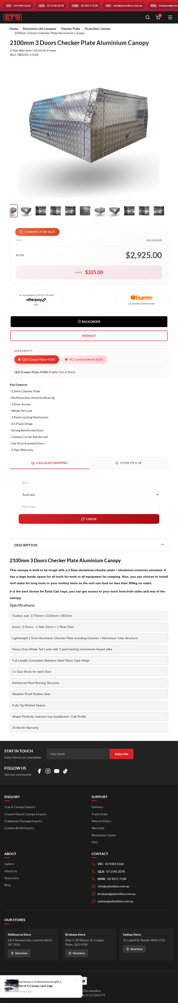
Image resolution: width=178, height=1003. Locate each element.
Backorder (90, 321)
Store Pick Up (131, 463)
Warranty (98, 828)
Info (36, 304)
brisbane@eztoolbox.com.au (117, 894)
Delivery (97, 807)
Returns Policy (101, 821)
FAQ (95, 842)
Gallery (9, 864)
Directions (21, 953)
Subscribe (121, 754)
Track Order (100, 814)
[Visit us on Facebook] (39, 771)
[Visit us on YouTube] (56, 771)
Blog (7, 885)
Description (25, 545)
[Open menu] (170, 17)
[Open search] (147, 17)
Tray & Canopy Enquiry (19, 807)
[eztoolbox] (71, 17)
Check (91, 519)
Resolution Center (104, 835)
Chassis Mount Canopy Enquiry (25, 814)
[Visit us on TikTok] (65, 771)
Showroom (11, 878)
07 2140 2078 (115, 871)
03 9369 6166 (114, 864)
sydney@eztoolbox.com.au (115, 901)
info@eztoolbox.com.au (113, 886)
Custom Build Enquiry (19, 828)
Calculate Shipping (52, 463)
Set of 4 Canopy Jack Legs (35, 986)
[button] (89, 336)
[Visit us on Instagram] (48, 771)
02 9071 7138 (116, 879)
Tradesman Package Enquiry (23, 821)
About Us (10, 871)
